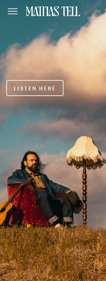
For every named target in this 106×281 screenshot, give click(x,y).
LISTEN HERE (35, 87)
